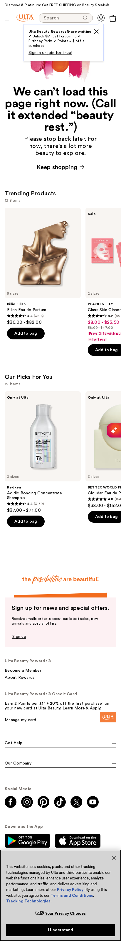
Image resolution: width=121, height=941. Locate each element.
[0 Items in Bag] (112, 18)
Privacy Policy (70, 890)
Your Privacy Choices (65, 913)
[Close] (113, 857)
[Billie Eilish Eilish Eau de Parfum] (43, 266)
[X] (96, 31)
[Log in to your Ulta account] (101, 18)
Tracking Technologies (28, 901)
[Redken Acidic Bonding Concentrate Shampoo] (43, 452)
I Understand (60, 930)
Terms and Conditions (72, 895)
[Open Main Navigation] (8, 18)
